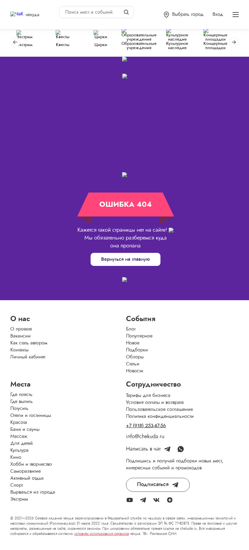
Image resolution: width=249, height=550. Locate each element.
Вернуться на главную (125, 259)
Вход (218, 14)
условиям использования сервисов (101, 533)
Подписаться (153, 484)
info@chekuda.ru (145, 436)
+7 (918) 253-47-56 (146, 425)
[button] (183, 15)
